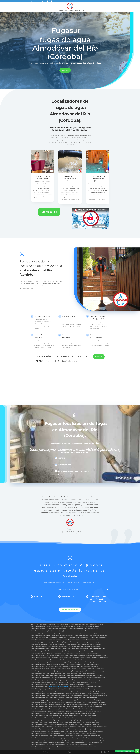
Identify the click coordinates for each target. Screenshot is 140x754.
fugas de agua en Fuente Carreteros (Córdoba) (76, 693)
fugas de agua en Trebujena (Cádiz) (57, 644)
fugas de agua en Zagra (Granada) (55, 748)
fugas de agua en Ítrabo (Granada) (91, 724)
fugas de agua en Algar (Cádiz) (96, 624)
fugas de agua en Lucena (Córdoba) (73, 697)
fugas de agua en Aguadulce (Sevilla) (92, 646)
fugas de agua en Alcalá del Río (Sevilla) (80, 648)
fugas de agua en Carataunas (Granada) (88, 715)
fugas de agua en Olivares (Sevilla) (38, 671)
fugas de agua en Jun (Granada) (84, 726)
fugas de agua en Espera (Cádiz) (95, 632)
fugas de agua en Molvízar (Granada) (90, 729)
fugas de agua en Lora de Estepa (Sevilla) (89, 666)
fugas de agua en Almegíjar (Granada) (38, 711)
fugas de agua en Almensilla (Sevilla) (55, 650)
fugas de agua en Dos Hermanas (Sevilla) (39, 661)
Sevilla (71, 10)
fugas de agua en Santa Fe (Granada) (95, 739)
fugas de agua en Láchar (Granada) (100, 726)
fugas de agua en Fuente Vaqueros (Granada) (89, 720)
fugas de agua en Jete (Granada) (69, 726)
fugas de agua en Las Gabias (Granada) (39, 722)
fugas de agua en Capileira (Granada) (70, 715)
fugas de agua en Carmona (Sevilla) (38, 655)
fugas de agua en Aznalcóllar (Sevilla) (38, 651)
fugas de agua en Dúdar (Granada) (94, 719)
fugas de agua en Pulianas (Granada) (93, 737)
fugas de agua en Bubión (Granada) (54, 713)
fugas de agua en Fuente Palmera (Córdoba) (60, 695)
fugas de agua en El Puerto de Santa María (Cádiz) (78, 637)
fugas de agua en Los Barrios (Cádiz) (38, 628)
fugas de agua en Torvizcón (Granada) (39, 742)
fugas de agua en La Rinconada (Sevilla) (94, 675)
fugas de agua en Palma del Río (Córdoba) (93, 700)
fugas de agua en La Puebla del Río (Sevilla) (76, 675)
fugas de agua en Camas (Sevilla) (92, 653)
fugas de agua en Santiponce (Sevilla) (58, 679)
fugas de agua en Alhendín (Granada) (96, 709)
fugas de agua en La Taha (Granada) (75, 740)
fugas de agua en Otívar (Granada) (89, 733)
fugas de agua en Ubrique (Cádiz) (73, 644)
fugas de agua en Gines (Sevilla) (89, 662)
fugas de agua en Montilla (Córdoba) (80, 699)
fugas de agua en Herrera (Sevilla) (38, 664)
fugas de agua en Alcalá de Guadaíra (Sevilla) (60, 648)
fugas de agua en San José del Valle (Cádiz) (90, 639)
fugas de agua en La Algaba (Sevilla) (97, 648)
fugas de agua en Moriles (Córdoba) (38, 700)
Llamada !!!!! (49, 211)
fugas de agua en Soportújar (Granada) (58, 740)
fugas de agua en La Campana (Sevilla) (71, 666)
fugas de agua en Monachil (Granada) (38, 731)
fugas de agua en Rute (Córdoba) (55, 704)
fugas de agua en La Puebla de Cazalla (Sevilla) (55, 675)
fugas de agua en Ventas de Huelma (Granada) (40, 746)
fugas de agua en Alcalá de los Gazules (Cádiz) (45, 624)
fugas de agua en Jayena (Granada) (53, 726)
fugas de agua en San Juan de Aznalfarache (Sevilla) (94, 677)
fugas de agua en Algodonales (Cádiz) (55, 626)
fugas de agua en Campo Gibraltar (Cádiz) (89, 630)
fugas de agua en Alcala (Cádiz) (81, 624)
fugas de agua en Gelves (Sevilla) (59, 662)
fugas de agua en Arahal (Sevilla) (71, 650)
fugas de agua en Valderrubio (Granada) (79, 742)
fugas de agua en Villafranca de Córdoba (93, 706)
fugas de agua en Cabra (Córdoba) (55, 688)
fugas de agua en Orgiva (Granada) (72, 733)
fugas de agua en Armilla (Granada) (93, 711)
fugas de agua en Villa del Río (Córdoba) (75, 706)
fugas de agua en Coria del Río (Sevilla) (100, 657)
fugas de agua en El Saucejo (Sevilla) (75, 679)
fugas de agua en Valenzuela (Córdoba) (39, 706)
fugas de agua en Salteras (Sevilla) (75, 677)
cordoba (84, 10)
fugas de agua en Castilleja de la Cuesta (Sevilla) (40, 657)
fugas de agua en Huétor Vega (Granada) (58, 724)
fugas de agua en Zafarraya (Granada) (39, 748)
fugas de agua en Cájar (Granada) (38, 715)
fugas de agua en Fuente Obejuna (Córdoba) (40, 695)
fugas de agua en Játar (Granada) (37, 726)
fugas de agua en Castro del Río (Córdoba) (92, 690)
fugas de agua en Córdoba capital (55, 691)
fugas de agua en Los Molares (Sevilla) (58, 670)
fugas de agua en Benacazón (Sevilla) (73, 651)
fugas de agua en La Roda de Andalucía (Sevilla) (40, 677)
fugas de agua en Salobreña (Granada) (54, 739)
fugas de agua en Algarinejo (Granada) (57, 709)
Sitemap (32, 624)
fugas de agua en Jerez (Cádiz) (90, 633)
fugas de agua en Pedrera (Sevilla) (74, 673)
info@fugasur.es (68, 596)
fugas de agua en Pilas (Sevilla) (89, 673)
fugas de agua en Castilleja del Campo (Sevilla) (61, 657)
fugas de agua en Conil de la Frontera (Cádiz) (40, 632)
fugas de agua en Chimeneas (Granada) (39, 719)
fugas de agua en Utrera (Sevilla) (70, 680)
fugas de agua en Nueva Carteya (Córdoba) (56, 700)
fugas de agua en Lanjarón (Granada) (38, 728)
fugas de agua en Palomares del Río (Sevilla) (40, 673)
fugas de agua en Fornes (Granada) (71, 720)
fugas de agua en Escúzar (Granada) (54, 720)
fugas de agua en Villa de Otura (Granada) (39, 735)
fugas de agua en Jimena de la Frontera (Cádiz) (40, 635)
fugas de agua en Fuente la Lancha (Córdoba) (97, 693)
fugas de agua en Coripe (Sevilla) (37, 659)
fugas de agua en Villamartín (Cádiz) (59, 646)
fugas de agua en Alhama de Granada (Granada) (77, 709)
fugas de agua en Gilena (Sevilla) (74, 662)
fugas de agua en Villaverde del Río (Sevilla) (39, 684)
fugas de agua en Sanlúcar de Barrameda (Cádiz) (79, 641)
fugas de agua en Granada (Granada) (72, 722)
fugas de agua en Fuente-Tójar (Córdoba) (79, 695)
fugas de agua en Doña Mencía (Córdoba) (72, 691)
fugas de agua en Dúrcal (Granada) (38, 720)
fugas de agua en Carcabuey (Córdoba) (39, 690)
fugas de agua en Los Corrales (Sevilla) (71, 659)
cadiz (66, 10)
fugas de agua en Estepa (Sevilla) (88, 661)
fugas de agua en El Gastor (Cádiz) (38, 633)
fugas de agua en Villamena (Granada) (64, 746)
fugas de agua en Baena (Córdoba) (77, 686)
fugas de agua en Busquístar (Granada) (71, 713)
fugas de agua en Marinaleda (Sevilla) (96, 668)
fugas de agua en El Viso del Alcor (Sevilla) (59, 684)
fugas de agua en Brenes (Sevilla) (54, 653)
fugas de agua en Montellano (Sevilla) (75, 670)
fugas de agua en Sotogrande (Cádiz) (77, 642)
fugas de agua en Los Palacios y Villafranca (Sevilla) (72, 671)
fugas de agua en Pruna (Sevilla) (37, 675)
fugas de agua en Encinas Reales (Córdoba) (91, 691)
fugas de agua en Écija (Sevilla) (55, 661)
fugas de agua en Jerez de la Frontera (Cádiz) (73, 633)
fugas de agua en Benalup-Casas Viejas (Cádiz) (57, 628)
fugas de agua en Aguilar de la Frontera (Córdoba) (79, 684)
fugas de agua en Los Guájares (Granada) (90, 722)
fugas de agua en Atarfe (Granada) (38, 713)
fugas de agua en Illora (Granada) (75, 724)
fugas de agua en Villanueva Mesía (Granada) (83, 746)
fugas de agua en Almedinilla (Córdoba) (39, 686)
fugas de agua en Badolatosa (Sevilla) (56, 651)
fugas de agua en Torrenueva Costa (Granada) (94, 740)
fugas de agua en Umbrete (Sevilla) (54, 680)
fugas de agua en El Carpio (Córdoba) (74, 690)
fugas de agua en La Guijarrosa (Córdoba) (39, 697)
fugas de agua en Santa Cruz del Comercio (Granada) (75, 739)
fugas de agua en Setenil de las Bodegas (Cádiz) (40, 642)
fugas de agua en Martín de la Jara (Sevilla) (39, 670)
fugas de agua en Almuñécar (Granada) (56, 711)
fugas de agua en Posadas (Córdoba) (56, 702)
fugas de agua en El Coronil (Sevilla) (53, 659)
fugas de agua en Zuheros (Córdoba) (56, 708)
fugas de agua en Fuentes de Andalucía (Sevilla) (40, 662)
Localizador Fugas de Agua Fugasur (70, 609)
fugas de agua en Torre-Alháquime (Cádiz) (39, 644)
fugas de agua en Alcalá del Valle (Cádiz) (65, 624)
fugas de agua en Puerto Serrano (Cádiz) (39, 639)
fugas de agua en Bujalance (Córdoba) (38, 688)
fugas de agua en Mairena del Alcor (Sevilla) (40, 668)
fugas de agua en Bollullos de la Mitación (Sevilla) (93, 651)
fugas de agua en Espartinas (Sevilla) (71, 661)
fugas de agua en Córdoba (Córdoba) (38, 691)
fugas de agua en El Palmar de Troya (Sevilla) (94, 671)
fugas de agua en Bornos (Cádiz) (92, 628)
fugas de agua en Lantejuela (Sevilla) (91, 664)
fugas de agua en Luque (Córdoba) (90, 697)
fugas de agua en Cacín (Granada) (88, 713)
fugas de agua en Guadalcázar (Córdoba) (98, 695)
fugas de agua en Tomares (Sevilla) (38, 680)
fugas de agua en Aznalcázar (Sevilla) (87, 650)
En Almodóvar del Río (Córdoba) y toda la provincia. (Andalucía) (97, 599)
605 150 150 (38, 596)
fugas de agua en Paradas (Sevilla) (58, 673)
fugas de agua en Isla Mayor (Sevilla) (74, 664)
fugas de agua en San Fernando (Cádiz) (72, 639)
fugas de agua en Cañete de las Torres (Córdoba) (78, 688)
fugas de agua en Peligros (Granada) (92, 735)
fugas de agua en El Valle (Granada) (38, 744)
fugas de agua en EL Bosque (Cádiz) (38, 630)
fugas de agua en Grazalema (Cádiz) (54, 633)
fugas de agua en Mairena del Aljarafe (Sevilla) (60, 668)
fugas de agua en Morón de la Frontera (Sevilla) (95, 670)
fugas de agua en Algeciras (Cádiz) (38, 626)
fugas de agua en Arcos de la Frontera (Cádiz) (73, 626)
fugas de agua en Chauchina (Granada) (94, 717)
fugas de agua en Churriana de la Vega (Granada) (59, 719)
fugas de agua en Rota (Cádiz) (55, 639)
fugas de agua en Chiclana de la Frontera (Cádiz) (61, 632)
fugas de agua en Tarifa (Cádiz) (93, 642)
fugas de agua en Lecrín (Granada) (55, 728)
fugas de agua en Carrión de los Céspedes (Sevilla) (57, 655)
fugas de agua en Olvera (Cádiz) (100, 635)
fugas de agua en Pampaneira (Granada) (74, 735)
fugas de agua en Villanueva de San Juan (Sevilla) (65, 682)
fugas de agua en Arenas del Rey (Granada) (75, 711)
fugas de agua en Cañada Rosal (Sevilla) (81, 657)
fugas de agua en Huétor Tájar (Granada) (39, 724)
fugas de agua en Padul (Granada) (57, 735)
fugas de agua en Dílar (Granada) (78, 719)
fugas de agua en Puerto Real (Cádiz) (98, 637)
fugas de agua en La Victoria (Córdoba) (57, 706)
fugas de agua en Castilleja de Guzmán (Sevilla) (96, 655)
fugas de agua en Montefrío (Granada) (56, 731)
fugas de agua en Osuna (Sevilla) (53, 671)
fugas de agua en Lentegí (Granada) (71, 728)
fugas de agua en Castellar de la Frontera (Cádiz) (69, 630)
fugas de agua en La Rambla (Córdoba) (39, 704)
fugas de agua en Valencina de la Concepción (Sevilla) (90, 680)
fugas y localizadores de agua (95, 742)
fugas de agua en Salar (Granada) (38, 739)
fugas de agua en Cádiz (52, 630)
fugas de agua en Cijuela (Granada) (58, 717)
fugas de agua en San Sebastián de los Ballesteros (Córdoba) (76, 704)
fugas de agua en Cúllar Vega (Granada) (76, 717)
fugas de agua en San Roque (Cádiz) (60, 641)
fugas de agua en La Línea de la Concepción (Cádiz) (62, 635)
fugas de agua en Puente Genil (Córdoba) (96, 702)
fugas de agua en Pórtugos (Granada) (76, 737)
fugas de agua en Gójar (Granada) (56, 722)
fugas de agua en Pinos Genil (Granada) (39, 737)
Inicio (55, 10)
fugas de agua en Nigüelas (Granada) (38, 733)
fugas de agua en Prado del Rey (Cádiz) (58, 637)
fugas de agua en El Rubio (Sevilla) (59, 677)
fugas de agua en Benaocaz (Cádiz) (76, 628)
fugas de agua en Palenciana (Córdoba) (75, 700)
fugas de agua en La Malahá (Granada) (39, 729)
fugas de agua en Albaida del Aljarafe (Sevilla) (40, 648)
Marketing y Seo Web (70, 752)
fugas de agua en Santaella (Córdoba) (99, 704)
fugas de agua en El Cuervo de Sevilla (88, 659)
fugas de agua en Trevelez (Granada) (56, 742)
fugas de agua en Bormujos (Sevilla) (38, 653)
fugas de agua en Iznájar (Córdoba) (57, 697)
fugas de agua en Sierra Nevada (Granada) (39, 740)
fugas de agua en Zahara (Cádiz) (76, 646)
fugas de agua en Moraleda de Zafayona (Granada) (76, 731)
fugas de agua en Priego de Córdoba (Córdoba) (76, 702)
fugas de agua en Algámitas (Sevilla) (38, 650)
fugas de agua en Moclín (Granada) (73, 729)
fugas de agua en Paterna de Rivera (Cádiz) (39, 637)
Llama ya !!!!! (65, 70)
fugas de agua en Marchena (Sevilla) (79, 668)
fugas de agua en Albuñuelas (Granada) (39, 709)
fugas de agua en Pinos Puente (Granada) (57, 737)
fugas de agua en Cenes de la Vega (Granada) (40, 717)
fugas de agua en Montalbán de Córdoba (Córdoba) (41, 699)
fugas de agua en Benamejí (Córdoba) (94, 686)
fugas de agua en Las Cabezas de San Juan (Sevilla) (73, 653)
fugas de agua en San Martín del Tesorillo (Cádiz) (41, 641)
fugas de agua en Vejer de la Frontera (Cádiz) (91, 644)
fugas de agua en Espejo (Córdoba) (38, 693)
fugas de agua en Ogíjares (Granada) (55, 733)
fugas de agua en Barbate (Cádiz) (92, 626)
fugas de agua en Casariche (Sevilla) (77, 655)
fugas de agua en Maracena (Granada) (56, 729)
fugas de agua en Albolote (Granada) (89, 708)
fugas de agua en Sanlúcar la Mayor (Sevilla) (40, 679)
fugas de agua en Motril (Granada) (96, 731)
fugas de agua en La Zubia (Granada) (72, 748)
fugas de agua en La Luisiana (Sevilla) (53, 666)
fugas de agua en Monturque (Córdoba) (98, 699)
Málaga (61, 10)
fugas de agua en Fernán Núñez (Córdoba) (56, 693)
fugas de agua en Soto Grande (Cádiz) (60, 642)
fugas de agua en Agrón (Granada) (72, 708)
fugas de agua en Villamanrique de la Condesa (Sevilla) (42, 682)
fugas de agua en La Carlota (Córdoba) (57, 690)
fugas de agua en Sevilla (90, 679)
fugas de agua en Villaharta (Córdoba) (38, 708)
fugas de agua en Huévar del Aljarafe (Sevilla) (56, 664)
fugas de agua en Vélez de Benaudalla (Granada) (77, 744)
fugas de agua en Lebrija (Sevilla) (37, 666)
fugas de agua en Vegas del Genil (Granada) (56, 744)
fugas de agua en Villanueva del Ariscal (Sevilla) (86, 682)
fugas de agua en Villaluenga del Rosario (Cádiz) (41, 646)
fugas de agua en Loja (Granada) (87, 728)
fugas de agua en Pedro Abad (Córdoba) (39, 702)
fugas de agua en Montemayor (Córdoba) (62, 699)
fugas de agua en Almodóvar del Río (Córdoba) (58, 686)
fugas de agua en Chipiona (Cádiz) (80, 632)
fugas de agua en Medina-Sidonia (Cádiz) (83, 635)
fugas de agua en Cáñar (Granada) (53, 715)
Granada (77, 10)
